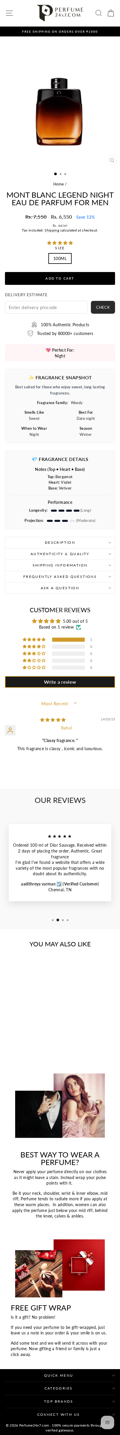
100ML (60, 258)
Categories (59, 1388)
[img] (53, 719)
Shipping (52, 230)
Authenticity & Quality (60, 554)
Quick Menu (58, 1375)
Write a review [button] (60, 682)
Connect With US (58, 1414)
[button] (60, 242)
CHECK (103, 307)
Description (60, 542)
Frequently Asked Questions (60, 576)
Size (60, 248)
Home (58, 184)
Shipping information (60, 565)
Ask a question (60, 588)
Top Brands (58, 1401)
